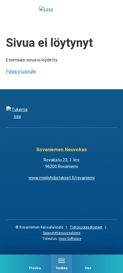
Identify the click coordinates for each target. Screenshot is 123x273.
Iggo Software (70, 239)
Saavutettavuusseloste (61, 233)
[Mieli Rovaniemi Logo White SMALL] (106, 113)
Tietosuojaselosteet (86, 227)
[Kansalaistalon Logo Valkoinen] (46, 113)
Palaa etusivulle (21, 71)
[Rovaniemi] (17, 113)
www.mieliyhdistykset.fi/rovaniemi (62, 177)
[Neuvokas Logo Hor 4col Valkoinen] (76, 113)
